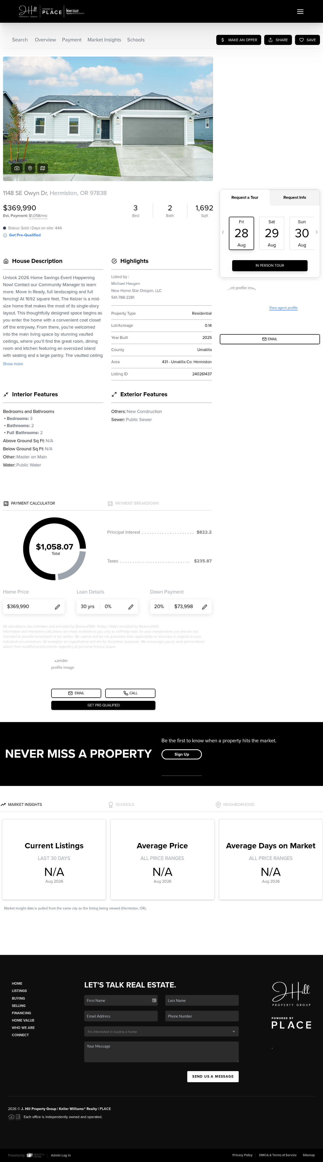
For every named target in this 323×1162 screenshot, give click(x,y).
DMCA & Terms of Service (278, 1155)
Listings (19, 991)
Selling (18, 1006)
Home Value (23, 1020)
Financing (21, 1013)
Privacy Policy (242, 1155)
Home (17, 983)
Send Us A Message (213, 1076)
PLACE (105, 1109)
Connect (20, 1035)
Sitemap (309, 1155)
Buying (18, 998)
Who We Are (23, 1028)
